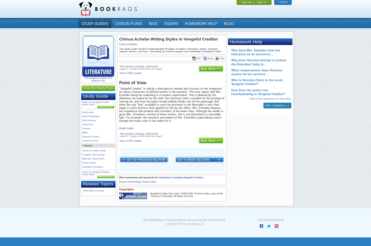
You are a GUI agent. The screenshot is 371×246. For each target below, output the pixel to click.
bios (153, 23)
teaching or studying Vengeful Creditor (181, 177)
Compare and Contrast (93, 154)
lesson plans (128, 23)
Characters (87, 124)
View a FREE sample (130, 73)
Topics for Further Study (94, 150)
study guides (95, 23)
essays (171, 23)
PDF (198, 58)
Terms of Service (197, 220)
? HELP (283, 2)
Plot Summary (89, 120)
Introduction (88, 112)
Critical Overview (90, 141)
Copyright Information (92, 167)
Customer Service (175, 220)
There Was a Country (93, 190)
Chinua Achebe (128, 44)
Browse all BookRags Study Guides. (138, 181)
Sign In (261, 2)
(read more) (126, 128)
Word (210, 58)
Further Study (89, 163)
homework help (201, 23)
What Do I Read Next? (93, 159)
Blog (229, 23)
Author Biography (91, 116)
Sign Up (246, 2)
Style (85, 132)
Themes (86, 128)
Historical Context (90, 136)
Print (222, 58)
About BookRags (153, 220)
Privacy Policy (217, 220)
